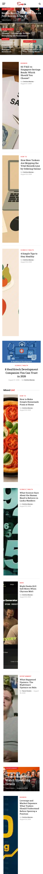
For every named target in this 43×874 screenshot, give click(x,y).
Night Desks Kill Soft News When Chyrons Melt (28, 589)
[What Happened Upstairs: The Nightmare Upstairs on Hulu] (10, 718)
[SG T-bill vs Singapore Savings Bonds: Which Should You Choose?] (10, 105)
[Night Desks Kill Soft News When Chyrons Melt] (10, 625)
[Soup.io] (21, 4)
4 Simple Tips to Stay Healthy (29, 255)
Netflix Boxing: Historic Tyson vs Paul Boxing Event (21, 15)
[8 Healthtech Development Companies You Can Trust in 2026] (21, 352)
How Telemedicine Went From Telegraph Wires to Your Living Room (32, 48)
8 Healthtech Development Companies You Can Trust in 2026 (21, 373)
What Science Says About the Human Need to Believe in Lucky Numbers (29, 496)
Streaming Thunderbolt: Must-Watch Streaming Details (19, 778)
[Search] (39, 3)
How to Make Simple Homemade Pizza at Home (29, 402)
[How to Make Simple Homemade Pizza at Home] (10, 438)
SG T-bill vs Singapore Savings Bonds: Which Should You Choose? (30, 72)
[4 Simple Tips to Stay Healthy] (10, 292)
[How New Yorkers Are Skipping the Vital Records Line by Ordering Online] (10, 199)
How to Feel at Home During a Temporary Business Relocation (8, 47)
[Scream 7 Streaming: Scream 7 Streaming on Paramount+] (21, 31)
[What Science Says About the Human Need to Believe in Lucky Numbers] (10, 531)
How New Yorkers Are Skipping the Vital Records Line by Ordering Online (31, 164)
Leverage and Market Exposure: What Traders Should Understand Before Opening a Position (29, 807)
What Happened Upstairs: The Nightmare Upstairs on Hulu (28, 683)
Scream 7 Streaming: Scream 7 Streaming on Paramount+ (17, 34)
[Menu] (3, 3)
